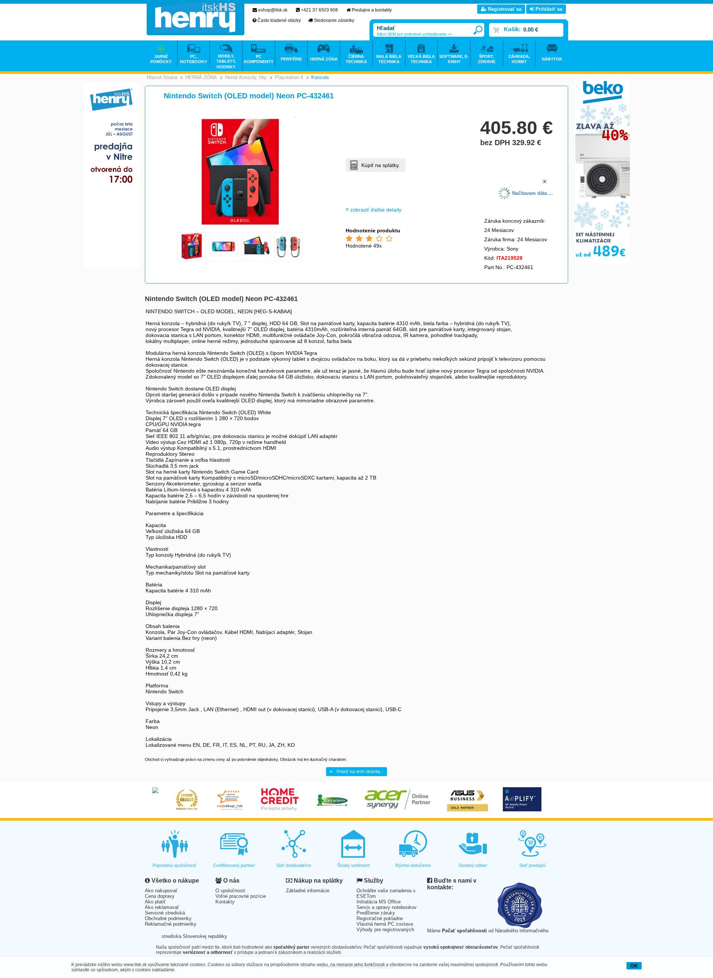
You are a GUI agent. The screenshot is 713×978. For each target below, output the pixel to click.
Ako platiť (155, 902)
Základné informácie (307, 890)
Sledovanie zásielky (334, 20)
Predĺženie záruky (375, 913)
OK (634, 966)
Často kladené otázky (279, 20)
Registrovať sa (503, 9)
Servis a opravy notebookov (386, 907)
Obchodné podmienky (168, 918)
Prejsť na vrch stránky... (359, 771)
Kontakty (225, 902)
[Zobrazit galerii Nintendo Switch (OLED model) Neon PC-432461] (240, 227)
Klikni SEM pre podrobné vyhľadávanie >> (414, 34)
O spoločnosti (230, 890)
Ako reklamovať (162, 907)
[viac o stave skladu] (544, 182)
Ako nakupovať (161, 890)
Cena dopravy (160, 896)
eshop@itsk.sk (272, 10)
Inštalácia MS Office (378, 902)
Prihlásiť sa (548, 9)
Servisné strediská (165, 913)
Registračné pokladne (379, 918)
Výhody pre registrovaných (385, 929)
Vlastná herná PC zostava (384, 924)
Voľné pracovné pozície (240, 896)
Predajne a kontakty (372, 10)
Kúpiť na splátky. (380, 165)
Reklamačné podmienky (170, 924)
